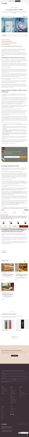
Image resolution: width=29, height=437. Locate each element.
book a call (18, 1)
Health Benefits (16, 7)
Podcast (20, 396)
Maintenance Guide (21, 392)
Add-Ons (2, 392)
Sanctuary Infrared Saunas (4, 389)
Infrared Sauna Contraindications (23, 393)
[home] (4, 3)
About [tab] (24, 212)
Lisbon (2, 410)
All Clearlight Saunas (3, 388)
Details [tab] (14, 212)
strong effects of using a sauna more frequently (12, 204)
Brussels (2, 407)
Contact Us (11, 389)
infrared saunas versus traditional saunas (15, 106)
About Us (11, 388)
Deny (5, 226)
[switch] (11, 223)
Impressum (11, 403)
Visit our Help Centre (21, 395)
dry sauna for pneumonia (10, 202)
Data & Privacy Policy (12, 396)
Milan (2, 409)
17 (19, 171)
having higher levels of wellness (6, 193)
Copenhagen (2, 414)
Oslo (2, 416)
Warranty (11, 395)
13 (10, 111)
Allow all (24, 226)
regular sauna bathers (17, 208)
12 (9, 111)
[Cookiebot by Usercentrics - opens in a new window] (25, 210)
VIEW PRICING (11, 1)
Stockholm (2, 417)
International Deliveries (13, 402)
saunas (16, 97)
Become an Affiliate (12, 393)
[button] (27, 3)
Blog (12, 7)
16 (18, 171)
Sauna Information (4, 292)
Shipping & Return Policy (13, 400)
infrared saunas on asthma (14, 203)
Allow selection (14, 226)
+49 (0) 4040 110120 (12, 408)
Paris (2, 413)
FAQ (19, 389)
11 (8, 111)
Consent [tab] (5, 212)
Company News (12, 392)
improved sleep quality (16, 192)
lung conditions (8, 79)
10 (23, 100)
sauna (9, 51)
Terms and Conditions (13, 399)
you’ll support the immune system (17, 191)
